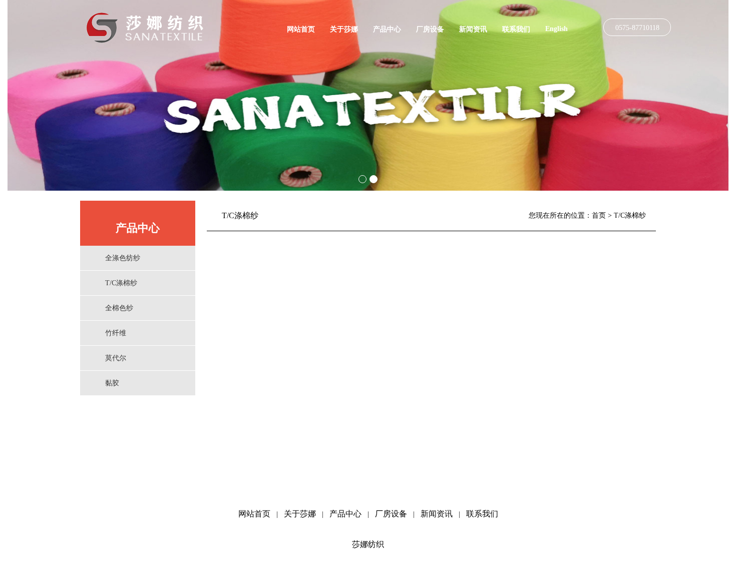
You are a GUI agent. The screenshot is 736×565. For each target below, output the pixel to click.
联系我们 (516, 29)
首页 (599, 215)
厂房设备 (430, 29)
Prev (21, 96)
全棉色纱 (119, 308)
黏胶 (112, 383)
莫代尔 (115, 358)
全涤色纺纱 (122, 258)
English (556, 29)
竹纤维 (115, 333)
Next (715, 96)
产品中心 (387, 29)
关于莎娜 (344, 29)
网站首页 (301, 29)
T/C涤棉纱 (121, 283)
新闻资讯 (473, 29)
